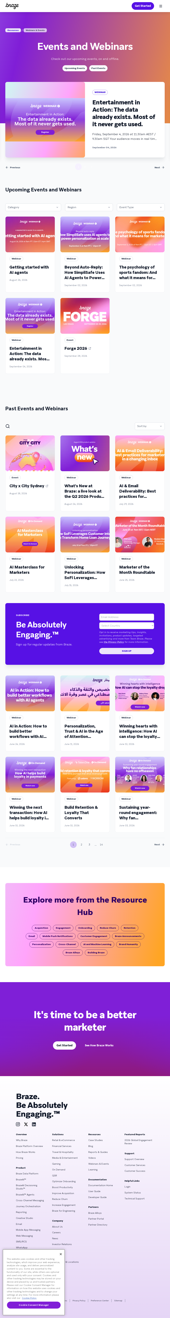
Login (127, 1186)
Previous (15, 167)
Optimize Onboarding (64, 1181)
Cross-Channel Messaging (30, 1200)
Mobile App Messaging (28, 1229)
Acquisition (41, 927)
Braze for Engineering (63, 1210)
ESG (54, 1250)
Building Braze (96, 952)
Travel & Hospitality (62, 1152)
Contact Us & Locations (65, 1261)
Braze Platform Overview (29, 1146)
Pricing (19, 1157)
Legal (55, 1256)
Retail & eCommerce (63, 1140)
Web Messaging (24, 1235)
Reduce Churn (108, 927)
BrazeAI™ (21, 1179)
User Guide (94, 1191)
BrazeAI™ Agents (25, 1194)
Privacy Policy (79, 1300)
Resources (13, 30)
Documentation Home (100, 1185)
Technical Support (135, 1198)
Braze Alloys (73, 952)
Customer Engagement (93, 936)
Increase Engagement (64, 1205)
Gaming (56, 1163)
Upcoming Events (75, 68)
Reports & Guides (98, 1152)
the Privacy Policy (114, 641)
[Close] (60, 1254)
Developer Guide (97, 1197)
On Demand (58, 1169)
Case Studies (95, 1140)
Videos (92, 1157)
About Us (57, 1226)
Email (32, 936)
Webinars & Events (35, 30)
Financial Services (61, 1146)
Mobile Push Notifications (57, 936)
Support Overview (134, 1159)
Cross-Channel (67, 944)
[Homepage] (12, 6)
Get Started (143, 6)
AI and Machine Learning (97, 944)
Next (157, 167)
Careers (56, 1232)
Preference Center (100, 1300)
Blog (90, 1146)
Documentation (97, 1179)
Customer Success (135, 1170)
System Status (133, 1192)
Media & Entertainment (65, 1157)
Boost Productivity (62, 1187)
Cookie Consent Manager (34, 1305)
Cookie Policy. (29, 1298)
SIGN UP (126, 650)
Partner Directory (97, 1224)
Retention (129, 927)
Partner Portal (96, 1218)
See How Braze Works (99, 1045)
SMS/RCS (21, 1241)
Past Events (98, 68)
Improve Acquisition (63, 1193)
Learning (92, 1169)
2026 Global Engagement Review (138, 1142)
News (55, 1238)
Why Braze (21, 1140)
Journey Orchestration (28, 1206)
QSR (54, 1175)
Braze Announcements (128, 936)
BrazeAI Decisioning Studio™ (26, 1187)
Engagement (63, 927)
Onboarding (85, 927)
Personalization (41, 944)
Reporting (21, 1212)
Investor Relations (62, 1244)
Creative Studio (24, 1218)
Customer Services (135, 1165)
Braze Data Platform (27, 1173)
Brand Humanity (128, 944)
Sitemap (118, 1300)
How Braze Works (25, 1152)
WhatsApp (22, 1247)
